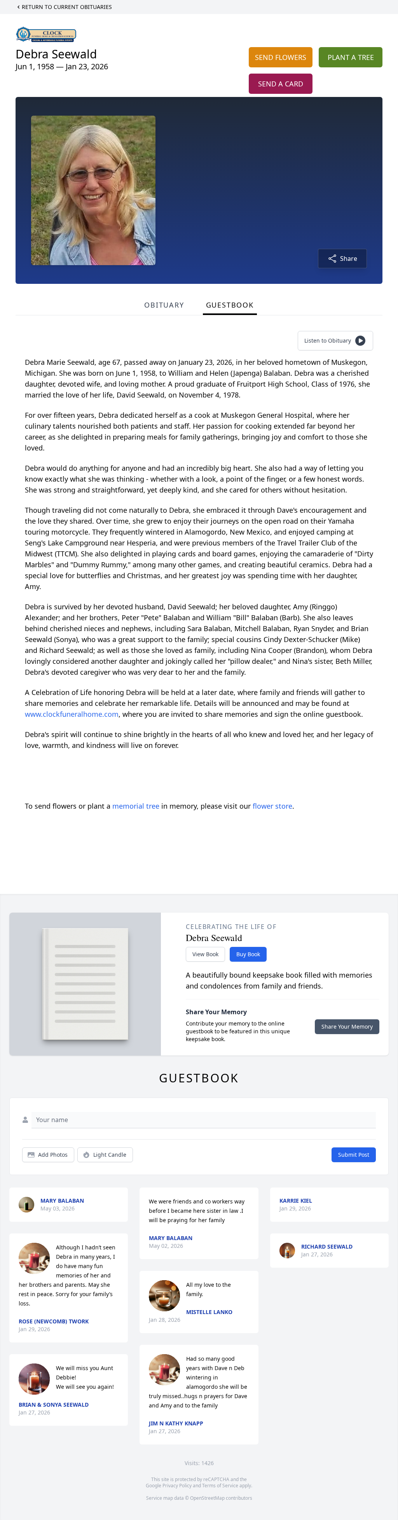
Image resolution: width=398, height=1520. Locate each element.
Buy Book (248, 954)
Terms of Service (220, 1485)
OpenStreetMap (207, 1498)
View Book (205, 954)
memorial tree (135, 806)
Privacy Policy (177, 1485)
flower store (272, 806)
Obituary (164, 305)
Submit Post (353, 1154)
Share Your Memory (347, 1026)
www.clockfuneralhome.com (72, 714)
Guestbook (230, 305)
